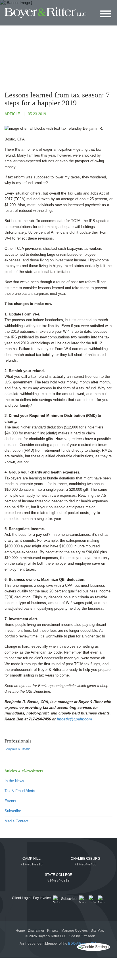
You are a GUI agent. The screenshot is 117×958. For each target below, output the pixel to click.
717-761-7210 (31, 864)
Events (10, 801)
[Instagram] (101, 898)
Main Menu (45, 5)
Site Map (97, 931)
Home (20, 931)
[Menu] (105, 14)
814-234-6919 (58, 880)
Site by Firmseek (82, 936)
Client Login (21, 898)
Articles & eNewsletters (24, 771)
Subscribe (13, 811)
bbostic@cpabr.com (74, 719)
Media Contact (16, 821)
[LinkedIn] (92, 898)
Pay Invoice (42, 898)
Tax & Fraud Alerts (20, 791)
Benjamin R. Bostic (17, 749)
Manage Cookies (74, 931)
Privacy (52, 931)
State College (58, 875)
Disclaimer (36, 931)
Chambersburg (85, 859)
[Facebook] (82, 898)
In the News (14, 781)
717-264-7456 (85, 864)
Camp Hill (31, 859)
